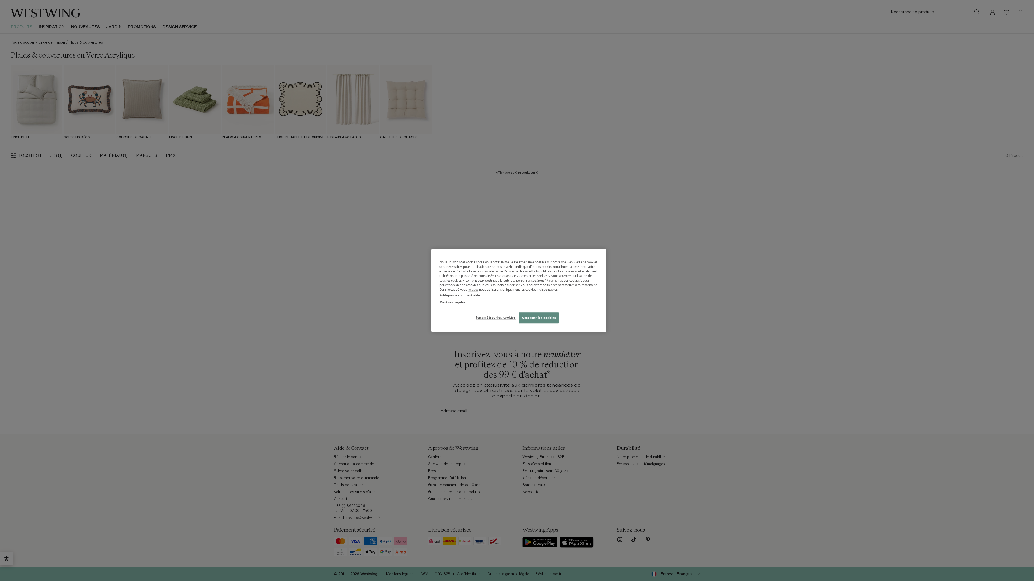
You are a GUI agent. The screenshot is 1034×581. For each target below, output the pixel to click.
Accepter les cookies (539, 318)
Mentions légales (452, 302)
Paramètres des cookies (496, 318)
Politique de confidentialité (459, 295)
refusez (473, 290)
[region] (518, 290)
